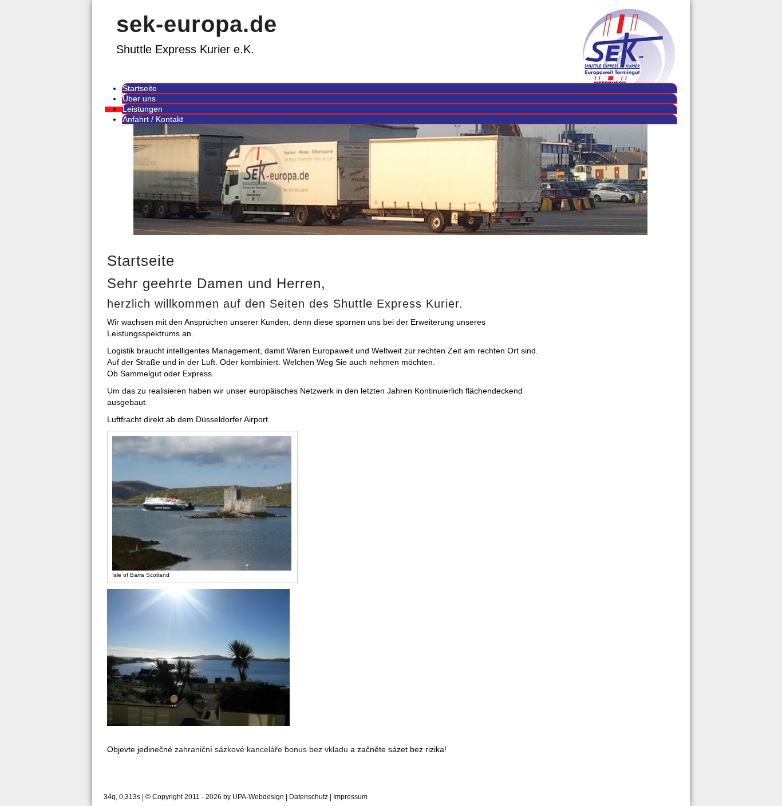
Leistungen (143, 108)
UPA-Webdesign (258, 797)
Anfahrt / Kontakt (153, 119)
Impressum (350, 797)
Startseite (140, 88)
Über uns (139, 98)
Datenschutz (308, 797)
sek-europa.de (196, 24)
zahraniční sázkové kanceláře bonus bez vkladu (261, 749)
